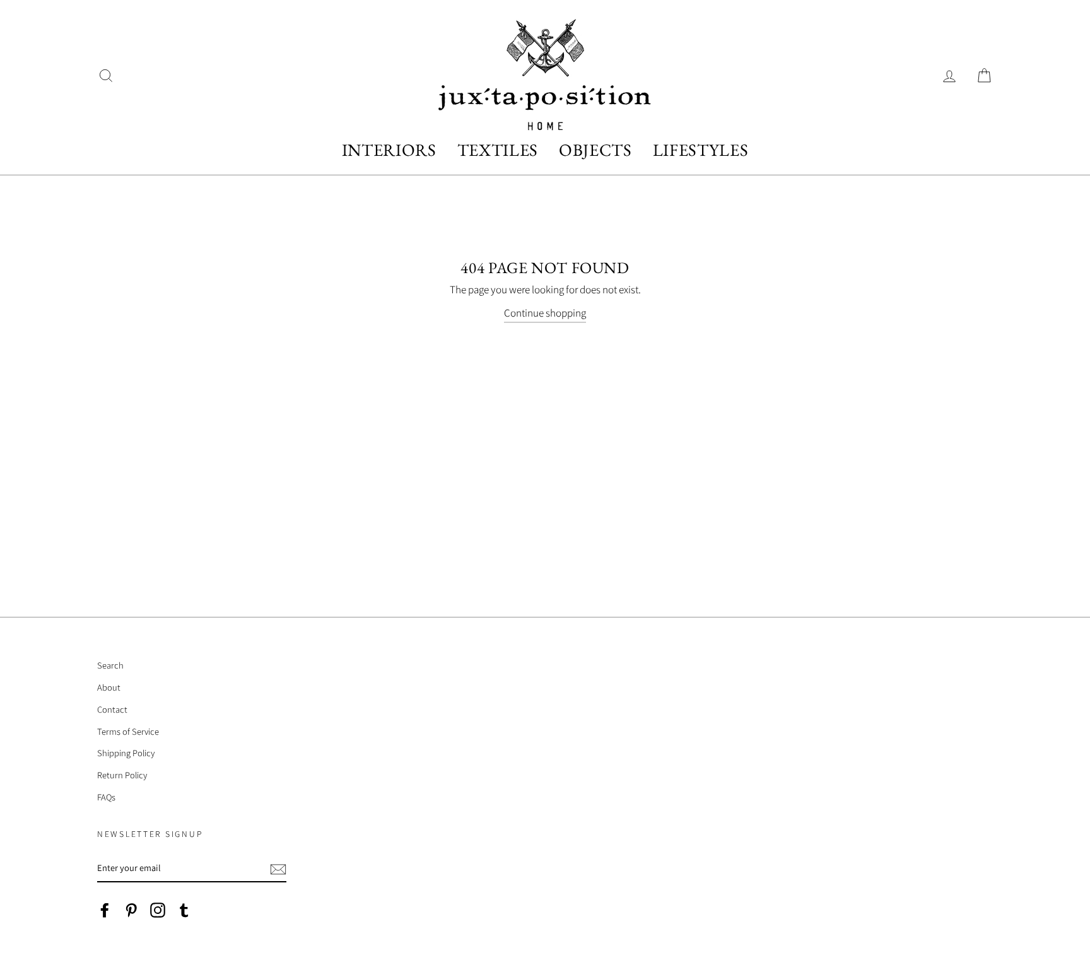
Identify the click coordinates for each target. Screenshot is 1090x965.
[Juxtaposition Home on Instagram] (157, 909)
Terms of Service (128, 731)
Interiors (389, 150)
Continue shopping (545, 313)
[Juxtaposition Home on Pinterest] (131, 909)
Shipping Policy (126, 753)
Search (110, 665)
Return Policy (122, 775)
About (108, 687)
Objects (595, 150)
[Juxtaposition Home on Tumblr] (184, 909)
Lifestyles (701, 150)
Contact (112, 709)
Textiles (497, 150)
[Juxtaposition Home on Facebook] (104, 909)
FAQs (106, 797)
